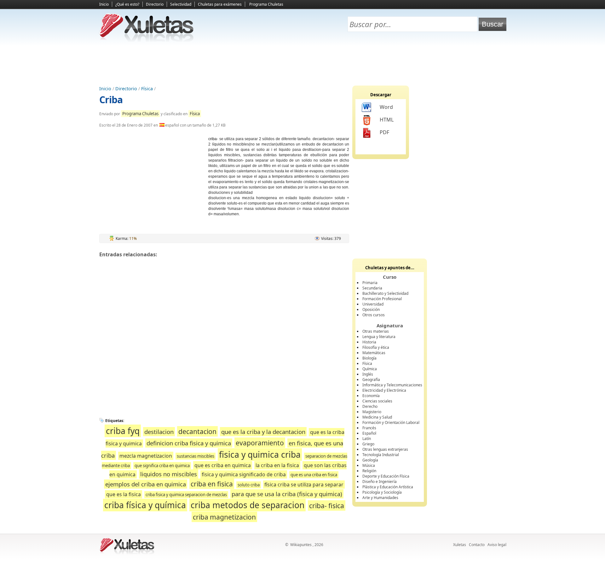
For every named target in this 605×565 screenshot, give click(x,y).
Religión (369, 470)
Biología (369, 358)
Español (369, 433)
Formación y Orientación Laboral (390, 422)
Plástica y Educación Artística (387, 487)
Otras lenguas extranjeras (385, 449)
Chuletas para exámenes (220, 4)
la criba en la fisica (277, 465)
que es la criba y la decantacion (263, 432)
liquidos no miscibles (168, 474)
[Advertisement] (302, 63)
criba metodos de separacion (247, 505)
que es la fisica (123, 494)
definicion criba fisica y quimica (189, 443)
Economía (371, 395)
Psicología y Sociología (382, 492)
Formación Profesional (382, 298)
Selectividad (180, 4)
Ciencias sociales (377, 401)
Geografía (371, 379)
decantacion (197, 431)
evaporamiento (260, 442)
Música (368, 465)
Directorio (155, 4)
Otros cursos (373, 315)
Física (147, 89)
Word (386, 107)
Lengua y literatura (378, 336)
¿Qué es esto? (127, 4)
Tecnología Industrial (380, 454)
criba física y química (145, 505)
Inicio (104, 4)
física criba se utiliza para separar (303, 484)
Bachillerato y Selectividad (385, 293)
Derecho (369, 406)
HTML (387, 119)
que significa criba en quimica (162, 465)
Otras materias (375, 331)
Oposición (371, 309)
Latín (366, 438)
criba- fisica (326, 505)
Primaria (369, 282)
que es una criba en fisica (314, 475)
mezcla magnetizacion (145, 455)
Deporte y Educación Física (385, 476)
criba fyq (123, 431)
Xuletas (459, 544)
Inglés (367, 374)
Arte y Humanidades (380, 497)
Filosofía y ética (375, 347)
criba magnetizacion (224, 516)
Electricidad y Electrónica (384, 390)
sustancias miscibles (195, 456)
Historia (369, 342)
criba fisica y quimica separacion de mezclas (186, 494)
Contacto (477, 544)
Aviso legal (496, 544)
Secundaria (372, 288)
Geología (370, 460)
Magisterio (371, 411)
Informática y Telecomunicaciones (392, 385)
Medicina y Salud (377, 417)
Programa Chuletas (266, 4)
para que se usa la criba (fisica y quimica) (287, 494)
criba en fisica (212, 483)
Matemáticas (373, 352)
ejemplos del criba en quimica (145, 484)
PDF (384, 132)
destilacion (159, 432)
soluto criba (249, 485)
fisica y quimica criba (260, 454)
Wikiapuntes (301, 544)
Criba (111, 99)
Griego (368, 444)
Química (369, 369)
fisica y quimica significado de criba (244, 474)
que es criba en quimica (222, 465)
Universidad (372, 304)
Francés (369, 428)
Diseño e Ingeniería (379, 481)
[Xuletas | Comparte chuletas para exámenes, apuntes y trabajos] (146, 40)
